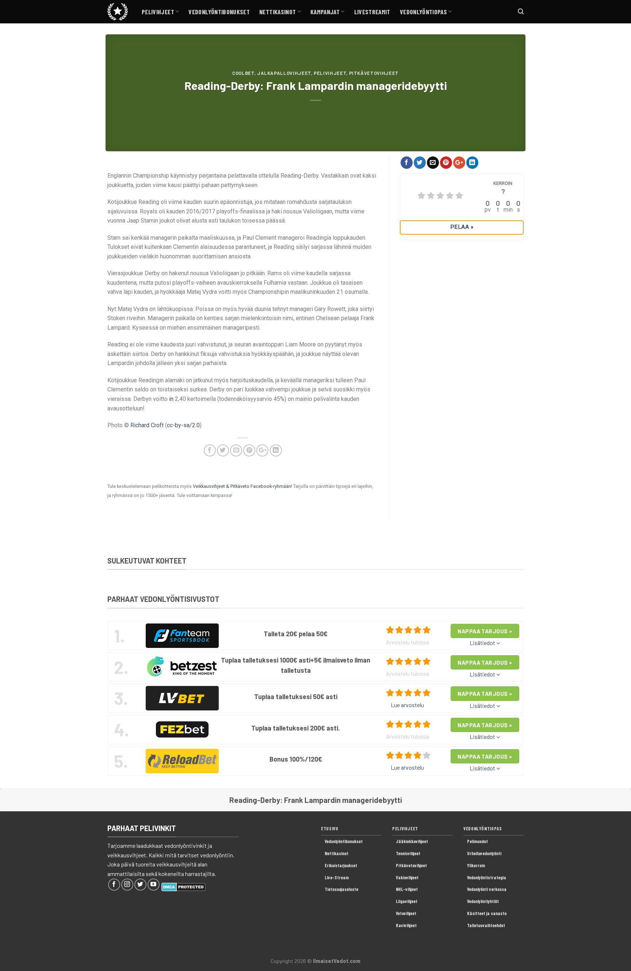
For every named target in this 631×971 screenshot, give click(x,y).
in (171, 398)
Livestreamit (372, 12)
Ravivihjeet (406, 925)
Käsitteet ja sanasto (486, 913)
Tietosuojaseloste (341, 889)
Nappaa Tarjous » (485, 630)
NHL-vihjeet (407, 889)
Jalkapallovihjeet (284, 73)
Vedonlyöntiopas (423, 12)
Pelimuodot (477, 841)
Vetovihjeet (406, 913)
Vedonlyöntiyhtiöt (483, 901)
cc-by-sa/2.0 (183, 425)
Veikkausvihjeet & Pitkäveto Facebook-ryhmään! (242, 486)
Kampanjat (325, 12)
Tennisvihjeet (408, 853)
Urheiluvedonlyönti (484, 853)
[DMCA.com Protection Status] (183, 886)
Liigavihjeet (406, 901)
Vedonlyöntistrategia (486, 877)
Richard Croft (147, 425)
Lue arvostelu (407, 704)
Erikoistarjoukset (341, 865)
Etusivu (329, 828)
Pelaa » (461, 227)
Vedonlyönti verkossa (486, 889)
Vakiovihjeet (407, 877)
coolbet (243, 73)
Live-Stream (337, 877)
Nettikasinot (277, 12)
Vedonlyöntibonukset (219, 12)
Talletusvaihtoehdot (486, 925)
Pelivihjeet (158, 12)
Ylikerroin (476, 865)
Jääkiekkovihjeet (412, 841)
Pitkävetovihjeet (374, 73)
